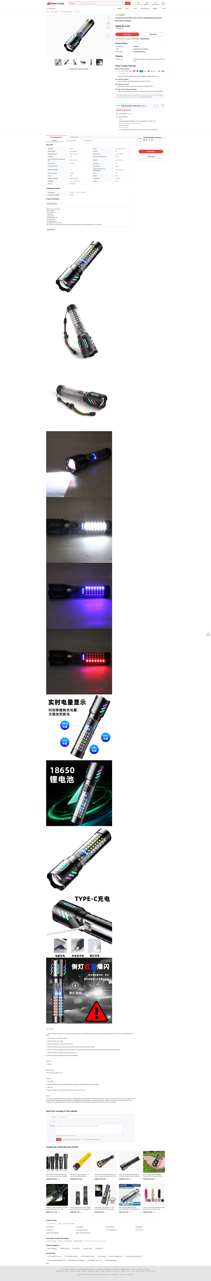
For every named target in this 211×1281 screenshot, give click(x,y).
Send (58, 1139)
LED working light (110, 1227)
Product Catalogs (69, 1223)
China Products (73, 1269)
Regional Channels (125, 1269)
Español (72, 1271)
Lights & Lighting (54, 11)
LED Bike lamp (49, 1230)
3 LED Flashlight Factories (70, 1256)
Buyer (127, 8)
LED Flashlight (76, 11)
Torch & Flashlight (52, 1248)
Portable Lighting (64, 1248)
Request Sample (144, 38)
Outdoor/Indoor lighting (52, 1233)
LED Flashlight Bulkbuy (111, 1260)
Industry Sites (116, 1269)
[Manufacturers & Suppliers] (55, 3)
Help (135, 8)
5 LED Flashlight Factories (87, 1256)
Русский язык (91, 1271)
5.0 (144, 140)
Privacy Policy (130, 1274)
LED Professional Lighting (65, 11)
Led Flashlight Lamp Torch (94, 1260)
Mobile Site (141, 1269)
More (47, 1263)
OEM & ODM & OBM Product (83, 1233)
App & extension (145, 8)
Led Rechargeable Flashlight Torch (56, 1260)
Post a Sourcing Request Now (92, 1139)
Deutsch (102, 1271)
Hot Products (65, 1269)
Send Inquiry (127, 34)
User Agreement (114, 1274)
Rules (163, 8)
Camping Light (76, 1248)
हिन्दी (128, 1271)
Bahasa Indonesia (151, 1271)
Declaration (122, 1274)
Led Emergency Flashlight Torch (134, 1256)
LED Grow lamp (139, 1230)
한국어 (118, 1271)
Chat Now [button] (154, 34)
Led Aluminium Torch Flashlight (76, 1260)
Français (84, 1271)
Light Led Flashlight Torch (116, 1256)
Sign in (163, 4)
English (67, 1271)
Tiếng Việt (143, 1271)
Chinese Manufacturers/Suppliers (85, 1269)
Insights (147, 1269)
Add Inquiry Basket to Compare (79, 69)
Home (47, 11)
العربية (114, 1271)
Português (78, 1271)
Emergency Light (87, 1248)
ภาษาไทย (132, 1271)
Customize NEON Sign (111, 1230)
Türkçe (137, 1271)
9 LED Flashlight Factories (54, 1256)
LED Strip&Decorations (81, 1230)
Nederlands (108, 1271)
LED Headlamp (79, 1227)
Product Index (134, 1269)
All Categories (51, 8)
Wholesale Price (107, 1269)
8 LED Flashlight (102, 1256)
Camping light (138, 1227)
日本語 (123, 1271)
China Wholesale (99, 1269)
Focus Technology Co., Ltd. (95, 1274)
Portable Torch (99, 1248)
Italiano (97, 1271)
